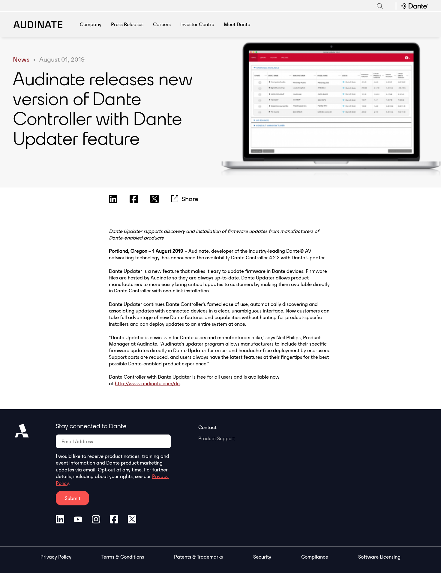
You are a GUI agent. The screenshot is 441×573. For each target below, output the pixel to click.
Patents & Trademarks (198, 557)
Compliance (314, 557)
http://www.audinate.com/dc (147, 383)
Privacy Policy (55, 557)
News (21, 59)
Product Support (216, 438)
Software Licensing (379, 557)
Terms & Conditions (122, 557)
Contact (207, 427)
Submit (72, 498)
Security (262, 557)
